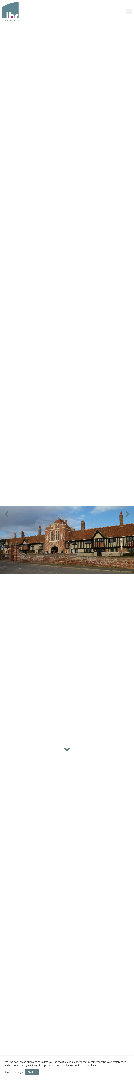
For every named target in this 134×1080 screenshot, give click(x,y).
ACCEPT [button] (32, 1072)
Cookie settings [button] (14, 1072)
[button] (129, 11)
